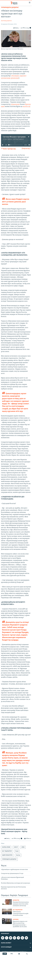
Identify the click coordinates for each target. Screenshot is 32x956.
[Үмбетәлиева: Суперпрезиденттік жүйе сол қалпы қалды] (7, 911)
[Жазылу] (26, 938)
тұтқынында (15, 104)
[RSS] (22, 938)
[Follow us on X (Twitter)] (6, 938)
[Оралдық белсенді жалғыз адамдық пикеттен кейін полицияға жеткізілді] (7, 902)
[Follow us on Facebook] (2, 938)
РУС (12, 954)
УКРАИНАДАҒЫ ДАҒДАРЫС (10, 7)
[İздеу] (26, 954)
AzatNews (16, 919)
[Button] (16, 28)
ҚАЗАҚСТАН (16, 900)
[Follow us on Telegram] (18, 938)
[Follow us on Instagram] (14, 938)
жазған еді (26, 106)
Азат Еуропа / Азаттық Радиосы (14, 139)
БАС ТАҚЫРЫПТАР (17, 909)
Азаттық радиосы (6, 20)
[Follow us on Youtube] (10, 938)
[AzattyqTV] (19, 954)
